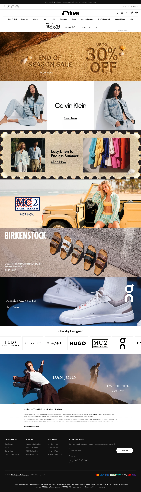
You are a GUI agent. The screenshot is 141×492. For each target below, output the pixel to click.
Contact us (9, 451)
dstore (78, 2)
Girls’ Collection (32, 451)
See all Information (31, 426)
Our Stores (126, 7)
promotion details (122, 30)
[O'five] (70, 13)
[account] (122, 13)
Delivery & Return (53, 451)
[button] (42, 2)
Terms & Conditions (54, 454)
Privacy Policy (52, 448)
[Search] (117, 13)
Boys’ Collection (32, 454)
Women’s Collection (33, 444)
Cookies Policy (52, 444)
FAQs (7, 448)
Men (90, 27)
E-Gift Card (134, 7)
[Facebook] (4, 6)
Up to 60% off (70, 27)
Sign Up (124, 450)
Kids (96, 27)
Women (83, 27)
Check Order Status (12, 454)
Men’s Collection (32, 448)
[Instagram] (8, 6)
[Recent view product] (126, 13)
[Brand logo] (10, 343)
